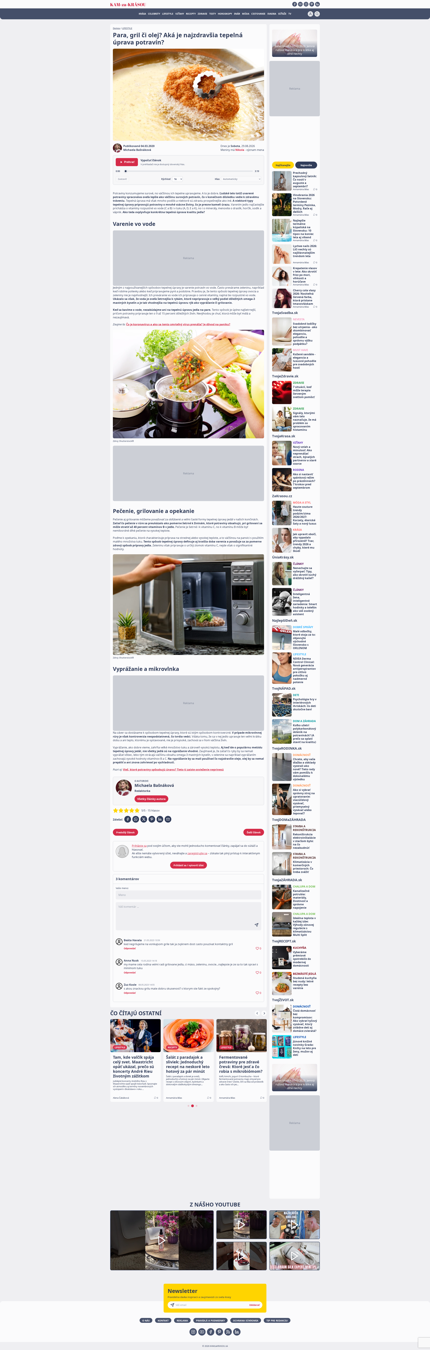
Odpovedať (130, 948)
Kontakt (163, 1320)
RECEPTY (191, 13)
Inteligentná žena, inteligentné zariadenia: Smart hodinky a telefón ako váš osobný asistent (305, 604)
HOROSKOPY (225, 13)
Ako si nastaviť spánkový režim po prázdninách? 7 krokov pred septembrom (304, 481)
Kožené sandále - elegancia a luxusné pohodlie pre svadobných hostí (304, 361)
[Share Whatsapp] (135, 819)
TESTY (212, 13)
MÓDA (245, 13)
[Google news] (228, 1332)
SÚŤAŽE (282, 13)
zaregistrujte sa (197, 853)
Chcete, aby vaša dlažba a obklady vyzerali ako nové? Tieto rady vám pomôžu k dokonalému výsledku (304, 769)
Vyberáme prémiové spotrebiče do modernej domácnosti (302, 958)
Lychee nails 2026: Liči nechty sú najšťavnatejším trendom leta (305, 251)
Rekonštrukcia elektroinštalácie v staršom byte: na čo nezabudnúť (304, 841)
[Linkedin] (317, 4)
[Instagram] (306, 4)
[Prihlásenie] (310, 14)
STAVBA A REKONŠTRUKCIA (304, 828)
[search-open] (317, 14)
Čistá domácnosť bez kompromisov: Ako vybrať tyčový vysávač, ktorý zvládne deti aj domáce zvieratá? (305, 1021)
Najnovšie (306, 165)
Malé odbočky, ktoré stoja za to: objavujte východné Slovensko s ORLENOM (304, 640)
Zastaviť (122, 179)
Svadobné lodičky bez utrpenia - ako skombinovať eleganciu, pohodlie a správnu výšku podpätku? (305, 334)
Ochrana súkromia (245, 1320)
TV (289, 13)
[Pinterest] (311, 4)
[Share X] (143, 819)
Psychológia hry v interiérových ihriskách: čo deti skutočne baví (304, 704)
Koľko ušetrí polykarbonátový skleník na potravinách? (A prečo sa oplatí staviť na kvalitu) (304, 734)
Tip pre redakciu (277, 1320)
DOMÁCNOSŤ (302, 755)
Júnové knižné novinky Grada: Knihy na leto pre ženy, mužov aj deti (304, 1048)
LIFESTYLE (167, 13)
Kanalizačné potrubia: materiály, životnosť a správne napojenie (301, 899)
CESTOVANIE (258, 13)
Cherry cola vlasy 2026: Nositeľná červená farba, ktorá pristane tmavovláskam (304, 297)
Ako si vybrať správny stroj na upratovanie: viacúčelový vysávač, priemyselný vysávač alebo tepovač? (304, 801)
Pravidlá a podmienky (210, 1320)
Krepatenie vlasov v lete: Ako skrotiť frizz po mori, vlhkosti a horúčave (305, 274)
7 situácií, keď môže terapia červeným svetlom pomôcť (304, 392)
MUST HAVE (300, 350)
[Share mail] (168, 819)
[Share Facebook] (127, 819)
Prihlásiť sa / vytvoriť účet (189, 865)
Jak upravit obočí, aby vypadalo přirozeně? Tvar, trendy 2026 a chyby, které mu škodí (304, 542)
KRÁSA (142, 13)
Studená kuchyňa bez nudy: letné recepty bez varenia (305, 983)
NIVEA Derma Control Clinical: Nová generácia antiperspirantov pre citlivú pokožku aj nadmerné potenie (304, 670)
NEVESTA (299, 319)
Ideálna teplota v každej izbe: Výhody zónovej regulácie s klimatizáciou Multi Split (304, 926)
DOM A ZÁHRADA (304, 721)
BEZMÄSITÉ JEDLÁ (304, 974)
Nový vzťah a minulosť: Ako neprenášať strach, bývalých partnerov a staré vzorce (304, 455)
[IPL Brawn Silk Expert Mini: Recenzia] (294, 1256)
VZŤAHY (179, 13)
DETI (296, 695)
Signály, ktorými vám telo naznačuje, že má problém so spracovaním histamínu (304, 421)
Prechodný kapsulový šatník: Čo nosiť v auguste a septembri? (305, 179)
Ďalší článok (254, 832)
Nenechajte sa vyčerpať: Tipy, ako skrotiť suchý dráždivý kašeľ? (304, 573)
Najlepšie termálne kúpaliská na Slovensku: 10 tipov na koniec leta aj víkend (303, 229)
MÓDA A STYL (302, 502)
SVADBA (271, 13)
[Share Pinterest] (151, 819)
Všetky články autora (151, 799)
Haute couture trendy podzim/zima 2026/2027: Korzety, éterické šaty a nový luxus (304, 515)
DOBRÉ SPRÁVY (303, 627)
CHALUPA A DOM (304, 886)
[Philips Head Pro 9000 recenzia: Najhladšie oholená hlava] (294, 1225)
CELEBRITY (154, 13)
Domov (116, 28)
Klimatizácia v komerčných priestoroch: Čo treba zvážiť (303, 867)
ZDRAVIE (202, 13)
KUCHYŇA (299, 948)
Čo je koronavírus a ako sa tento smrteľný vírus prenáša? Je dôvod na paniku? (178, 324)
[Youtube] (300, 4)
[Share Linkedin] (160, 819)
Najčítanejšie (283, 165)
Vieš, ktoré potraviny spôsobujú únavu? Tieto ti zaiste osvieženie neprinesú (173, 769)
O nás (146, 1320)
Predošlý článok (125, 832)
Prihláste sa (139, 846)
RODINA (298, 470)
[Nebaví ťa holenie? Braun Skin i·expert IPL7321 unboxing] (241, 1256)
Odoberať (254, 1305)
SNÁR (237, 13)
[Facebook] (294, 4)
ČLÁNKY (298, 564)
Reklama (182, 1320)
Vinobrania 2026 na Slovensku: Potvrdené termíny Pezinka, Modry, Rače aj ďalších (304, 203)
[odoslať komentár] (256, 925)
